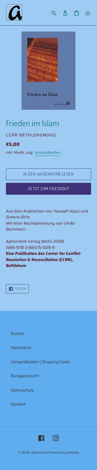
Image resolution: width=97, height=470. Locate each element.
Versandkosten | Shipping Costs (40, 362)
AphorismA (39, 452)
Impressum (21, 347)
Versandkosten (47, 152)
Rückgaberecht (25, 376)
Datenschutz (22, 390)
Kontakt (18, 404)
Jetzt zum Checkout (48, 188)
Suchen (18, 333)
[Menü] (87, 13)
